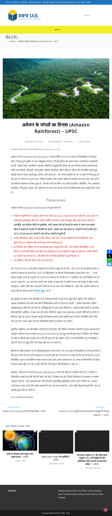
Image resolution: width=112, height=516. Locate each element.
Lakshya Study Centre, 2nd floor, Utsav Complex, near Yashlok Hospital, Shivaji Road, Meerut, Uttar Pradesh (80, 494)
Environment (55, 141)
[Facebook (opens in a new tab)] (101, 2)
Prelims (68, 141)
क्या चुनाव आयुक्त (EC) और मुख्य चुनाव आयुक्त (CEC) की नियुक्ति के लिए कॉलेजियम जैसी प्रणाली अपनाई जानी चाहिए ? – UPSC (92, 459)
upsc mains (28, 397)
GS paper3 (19, 397)
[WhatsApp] (109, 260)
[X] (109, 256)
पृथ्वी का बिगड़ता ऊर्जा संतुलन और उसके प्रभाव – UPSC (20, 455)
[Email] (109, 264)
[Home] (6, 41)
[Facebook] (109, 252)
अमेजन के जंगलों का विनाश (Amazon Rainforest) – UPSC (38, 41)
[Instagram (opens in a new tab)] (104, 2)
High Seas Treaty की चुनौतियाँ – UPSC (56, 458)
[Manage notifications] (105, 510)
